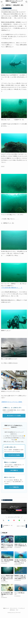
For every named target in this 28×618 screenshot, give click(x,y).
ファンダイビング (21, 608)
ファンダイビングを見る (14, 455)
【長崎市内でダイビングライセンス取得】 (11, 401)
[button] (3, 520)
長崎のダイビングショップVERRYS (14, 1)
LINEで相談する (14, 470)
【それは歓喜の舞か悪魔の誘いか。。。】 (11, 287)
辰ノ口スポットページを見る (14, 415)
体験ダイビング (6, 608)
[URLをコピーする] (24, 520)
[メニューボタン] (1, 2)
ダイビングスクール (13, 608)
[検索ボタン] (26, 2)
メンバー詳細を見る (14, 487)
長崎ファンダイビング (7, 8)
